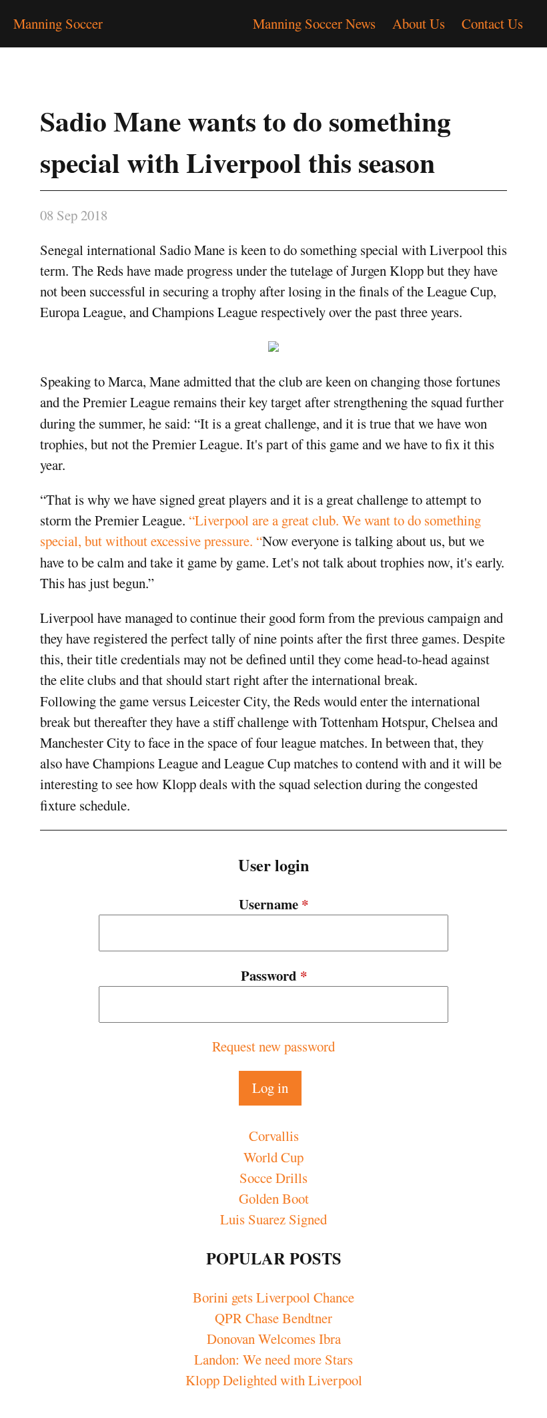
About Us (418, 23)
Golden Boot (274, 1198)
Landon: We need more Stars (273, 1359)
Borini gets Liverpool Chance (273, 1297)
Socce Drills (273, 1177)
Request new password (273, 1046)
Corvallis (274, 1135)
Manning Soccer (58, 23)
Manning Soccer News (314, 23)
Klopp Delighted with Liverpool (273, 1380)
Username (273, 904)
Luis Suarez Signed (273, 1219)
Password (274, 975)
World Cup (273, 1157)
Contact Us (492, 23)
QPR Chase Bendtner (273, 1318)
